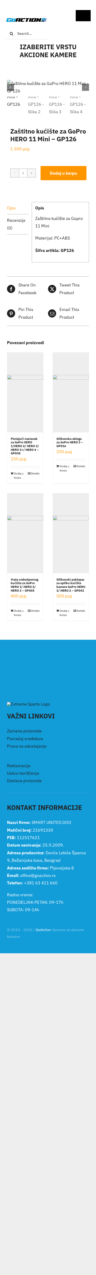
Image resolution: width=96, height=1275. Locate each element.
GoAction (43, 929)
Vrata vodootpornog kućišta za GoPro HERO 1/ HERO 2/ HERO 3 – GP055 (24, 585)
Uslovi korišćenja (23, 773)
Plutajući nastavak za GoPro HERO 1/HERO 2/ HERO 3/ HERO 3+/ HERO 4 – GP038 (25, 446)
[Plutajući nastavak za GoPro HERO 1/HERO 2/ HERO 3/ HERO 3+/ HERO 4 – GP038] (25, 392)
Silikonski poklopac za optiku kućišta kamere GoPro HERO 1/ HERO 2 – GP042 (70, 585)
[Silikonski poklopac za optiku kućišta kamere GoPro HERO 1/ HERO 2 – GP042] (71, 533)
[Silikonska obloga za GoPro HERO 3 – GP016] (71, 392)
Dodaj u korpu (63, 173)
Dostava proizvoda (24, 780)
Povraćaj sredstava (25, 738)
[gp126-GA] (48, 87)
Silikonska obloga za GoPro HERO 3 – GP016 (69, 442)
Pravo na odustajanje (27, 746)
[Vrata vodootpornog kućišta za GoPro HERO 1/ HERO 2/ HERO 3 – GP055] (25, 533)
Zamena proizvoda (24, 731)
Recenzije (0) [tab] (16, 224)
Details (35, 473)
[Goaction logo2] (27, 19)
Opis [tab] (11, 208)
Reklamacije (19, 765)
